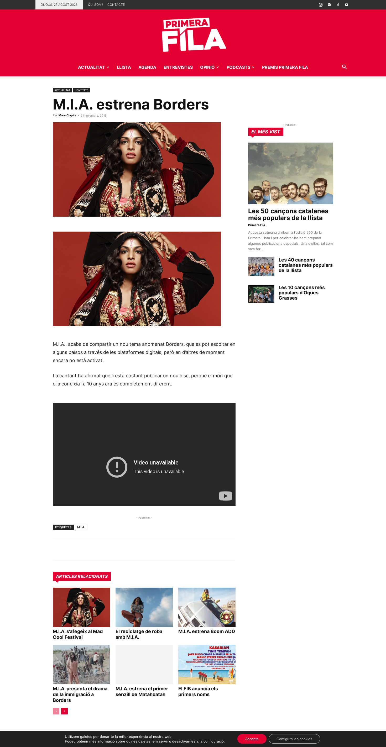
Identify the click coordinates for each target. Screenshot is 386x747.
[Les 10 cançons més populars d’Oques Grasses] (261, 294)
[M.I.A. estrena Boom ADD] (207, 607)
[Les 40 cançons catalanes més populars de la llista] (261, 266)
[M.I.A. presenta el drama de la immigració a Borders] (81, 664)
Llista (124, 67)
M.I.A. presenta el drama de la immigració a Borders (80, 694)
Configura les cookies (294, 739)
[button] (344, 67)
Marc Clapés (67, 115)
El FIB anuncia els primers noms (198, 691)
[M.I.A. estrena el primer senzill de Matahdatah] (144, 664)
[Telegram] (70, 550)
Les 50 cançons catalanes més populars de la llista (288, 214)
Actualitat (91, 67)
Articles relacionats (82, 576)
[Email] (106, 550)
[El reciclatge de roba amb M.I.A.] (144, 607)
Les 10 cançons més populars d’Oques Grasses (302, 293)
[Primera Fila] (193, 33)
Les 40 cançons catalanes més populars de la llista (306, 265)
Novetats (81, 90)
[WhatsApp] (58, 550)
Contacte (116, 5)
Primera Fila (256, 225)
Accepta (252, 739)
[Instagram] (321, 4)
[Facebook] (94, 550)
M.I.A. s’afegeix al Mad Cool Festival (78, 634)
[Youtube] (347, 4)
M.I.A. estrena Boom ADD (206, 631)
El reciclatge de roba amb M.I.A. (139, 634)
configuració (214, 741)
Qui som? (95, 5)
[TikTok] (338, 4)
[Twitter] (82, 550)
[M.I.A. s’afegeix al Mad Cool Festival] (81, 607)
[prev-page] (56, 711)
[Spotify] (329, 4)
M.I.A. (81, 527)
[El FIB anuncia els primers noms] (207, 664)
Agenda (147, 67)
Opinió (207, 67)
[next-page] (64, 711)
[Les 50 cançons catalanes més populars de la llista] (290, 173)
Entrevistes (178, 67)
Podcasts (238, 67)
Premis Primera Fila (285, 67)
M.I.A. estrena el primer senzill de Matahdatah (142, 691)
